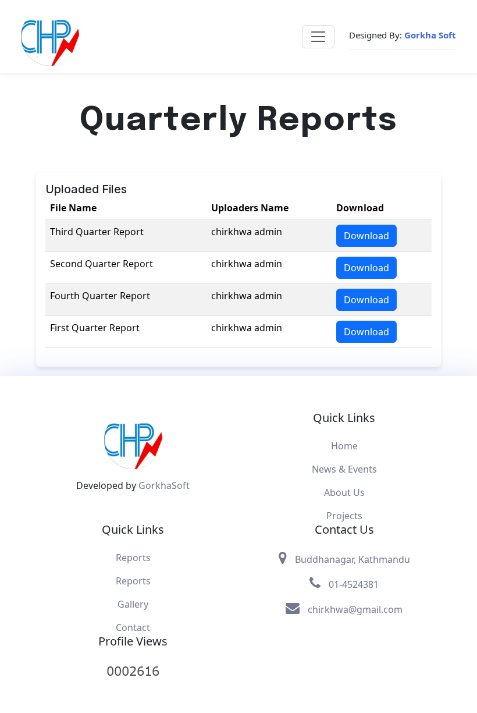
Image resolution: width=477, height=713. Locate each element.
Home (344, 445)
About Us (344, 492)
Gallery (133, 604)
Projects (344, 515)
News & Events (344, 469)
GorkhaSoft (164, 485)
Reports (133, 557)
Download (366, 235)
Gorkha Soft (430, 35)
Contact (133, 627)
